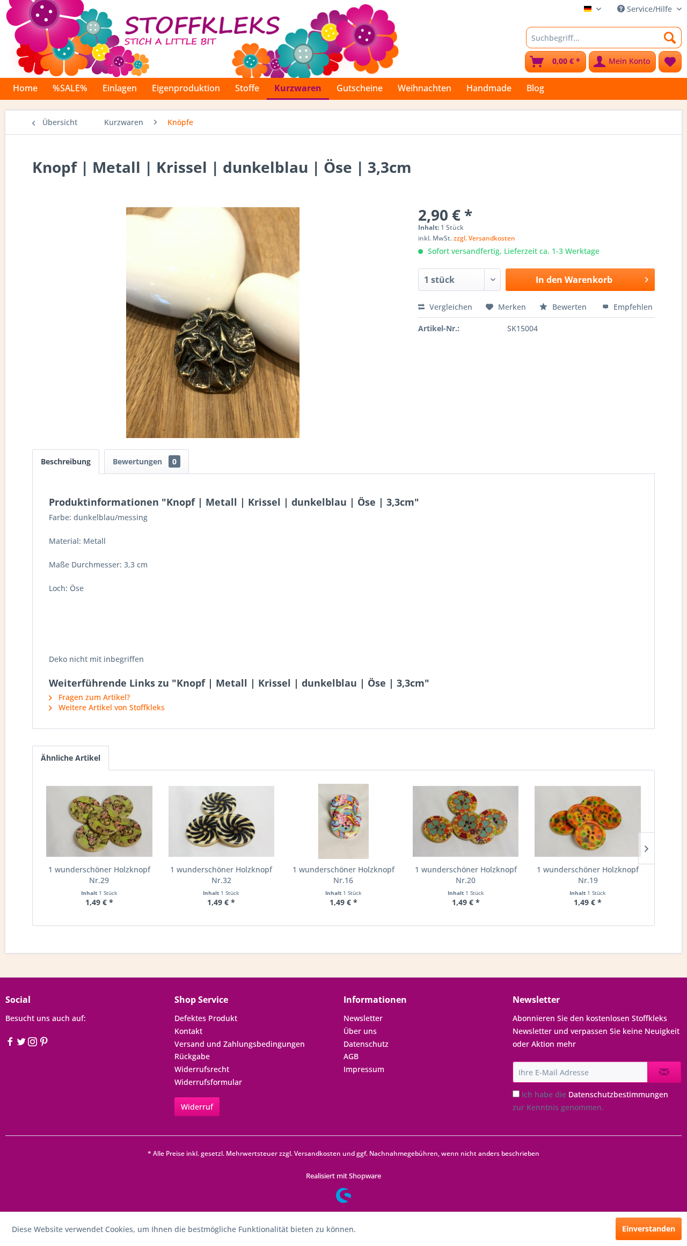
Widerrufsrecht (201, 1069)
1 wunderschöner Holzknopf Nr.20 (466, 874)
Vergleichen (449, 307)
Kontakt (188, 1031)
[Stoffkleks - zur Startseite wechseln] (202, 37)
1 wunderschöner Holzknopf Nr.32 (221, 874)
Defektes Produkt (205, 1018)
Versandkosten (317, 1153)
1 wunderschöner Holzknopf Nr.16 (343, 874)
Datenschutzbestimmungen (618, 1094)
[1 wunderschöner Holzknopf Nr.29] (99, 821)
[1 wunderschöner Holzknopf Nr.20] (466, 821)
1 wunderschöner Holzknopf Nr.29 (99, 874)
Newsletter (363, 1018)
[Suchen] (670, 37)
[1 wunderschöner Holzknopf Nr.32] (222, 821)
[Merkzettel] (670, 61)
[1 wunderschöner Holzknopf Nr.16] (343, 821)
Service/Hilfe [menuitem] (649, 9)
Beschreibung (66, 461)
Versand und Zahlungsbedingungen (239, 1044)
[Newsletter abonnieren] (664, 1072)
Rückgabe (192, 1056)
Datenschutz (366, 1044)
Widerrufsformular (208, 1082)
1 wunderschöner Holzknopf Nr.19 (588, 874)
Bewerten (569, 307)
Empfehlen (632, 307)
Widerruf (197, 1107)
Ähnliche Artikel (70, 758)
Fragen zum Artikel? (93, 697)
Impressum (364, 1069)
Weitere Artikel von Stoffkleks (110, 707)
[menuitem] (604, 37)
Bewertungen (145, 461)
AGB (351, 1056)
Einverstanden (648, 1228)
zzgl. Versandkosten (484, 238)
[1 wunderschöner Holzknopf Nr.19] (588, 821)
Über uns (360, 1031)
